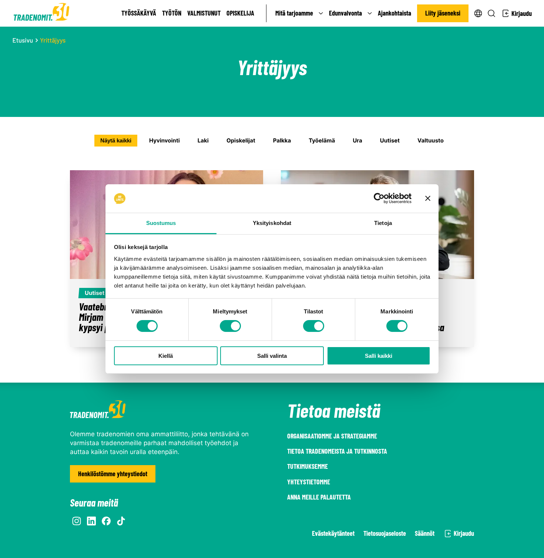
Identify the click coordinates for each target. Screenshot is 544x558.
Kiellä (165, 356)
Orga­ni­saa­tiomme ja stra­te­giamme (332, 436)
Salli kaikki (378, 356)
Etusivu (23, 40)
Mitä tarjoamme (294, 13)
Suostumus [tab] (161, 223)
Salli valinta (272, 356)
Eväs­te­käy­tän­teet (333, 533)
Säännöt (424, 533)
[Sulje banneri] (427, 198)
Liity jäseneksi (442, 13)
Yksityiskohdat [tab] (272, 223)
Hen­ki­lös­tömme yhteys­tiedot (112, 474)
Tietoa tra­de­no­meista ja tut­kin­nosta (337, 451)
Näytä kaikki (115, 140)
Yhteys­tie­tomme (308, 482)
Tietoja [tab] (383, 223)
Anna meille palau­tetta (319, 497)
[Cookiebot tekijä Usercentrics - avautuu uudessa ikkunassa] (379, 198)
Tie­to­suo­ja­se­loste (384, 533)
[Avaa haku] (491, 13)
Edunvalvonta (345, 13)
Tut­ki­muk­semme (307, 466)
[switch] (230, 326)
